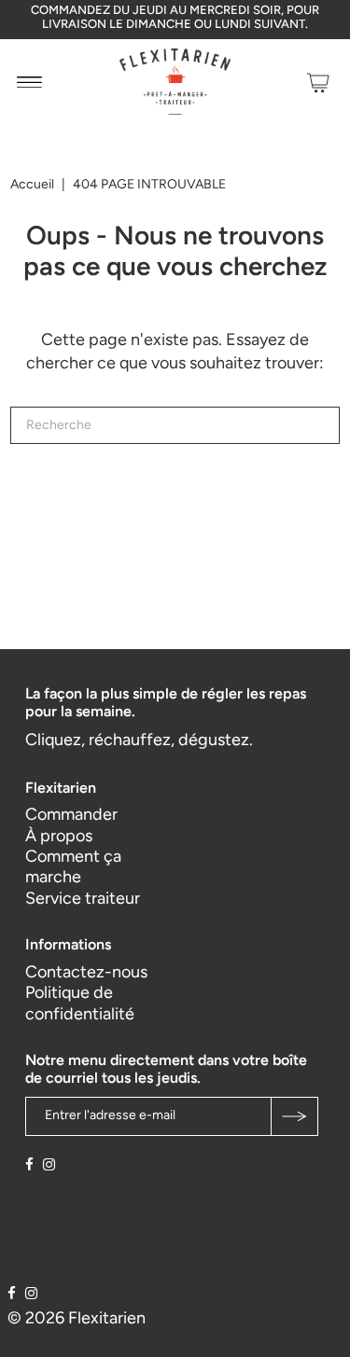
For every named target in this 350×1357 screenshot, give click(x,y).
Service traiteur (82, 898)
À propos (58, 835)
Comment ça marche (73, 866)
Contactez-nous (86, 972)
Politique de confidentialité (79, 1002)
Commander (71, 814)
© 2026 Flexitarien (76, 1318)
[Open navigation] (29, 82)
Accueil (32, 184)
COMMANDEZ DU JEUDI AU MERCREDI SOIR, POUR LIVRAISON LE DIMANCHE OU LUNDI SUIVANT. (175, 17)
